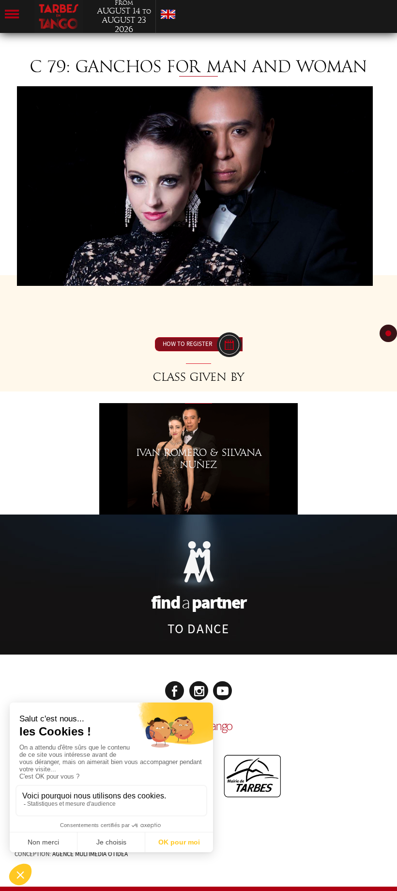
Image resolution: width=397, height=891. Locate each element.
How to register (187, 344)
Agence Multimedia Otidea (90, 854)
